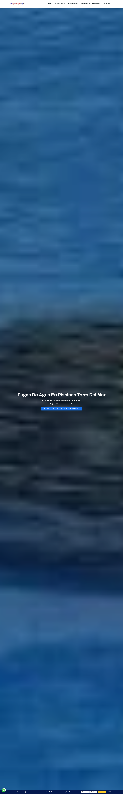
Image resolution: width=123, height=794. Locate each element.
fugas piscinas (72, 4)
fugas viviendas (60, 4)
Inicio (50, 4)
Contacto (106, 4)
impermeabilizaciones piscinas (90, 4)
